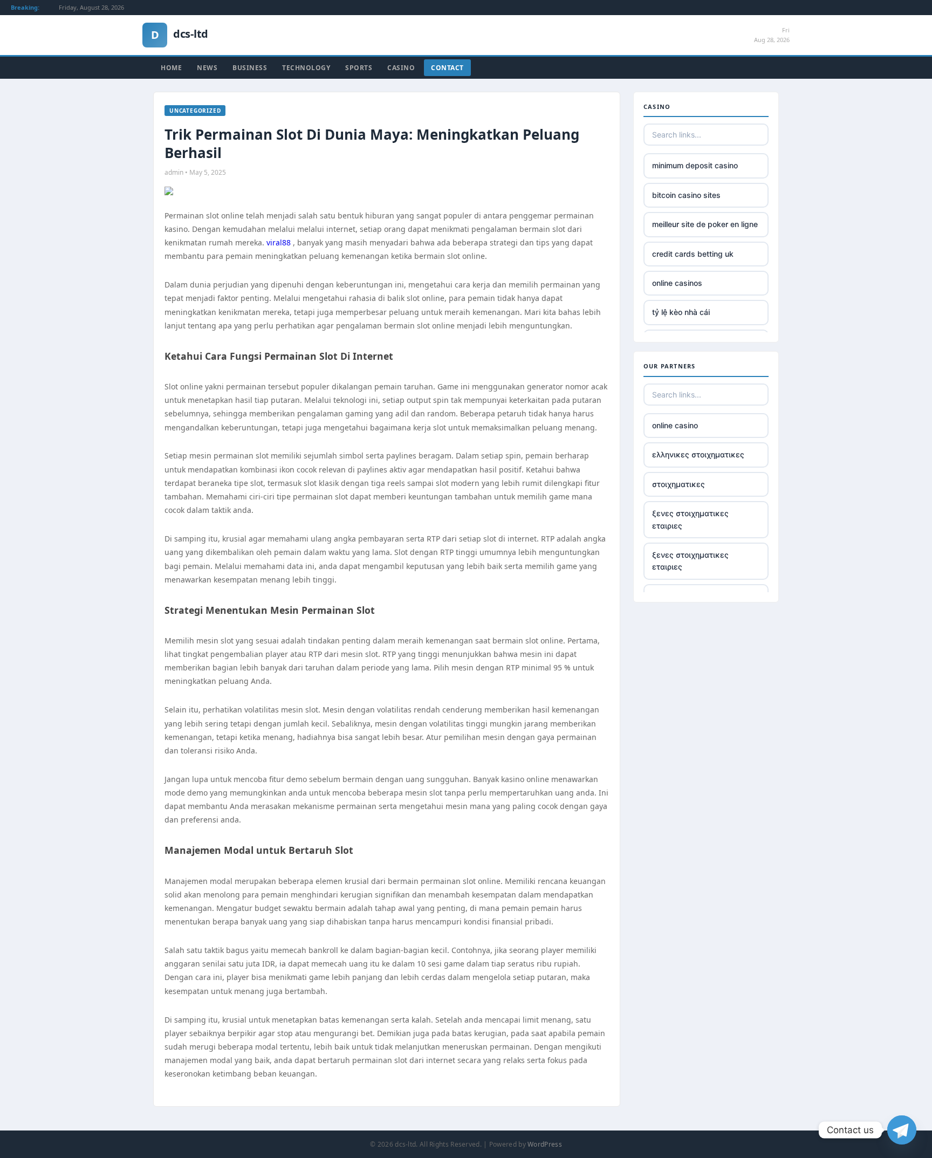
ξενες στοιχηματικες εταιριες (690, 519)
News (207, 67)
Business (249, 67)
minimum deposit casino (695, 165)
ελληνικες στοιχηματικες (698, 454)
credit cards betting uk (693, 253)
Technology (306, 67)
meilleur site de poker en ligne (705, 224)
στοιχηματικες (678, 484)
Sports (358, 67)
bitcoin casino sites (686, 195)
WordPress (544, 1144)
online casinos (677, 282)
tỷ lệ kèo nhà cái (681, 312)
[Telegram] (901, 1130)
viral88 (278, 242)
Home (171, 67)
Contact (447, 67)
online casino (675, 425)
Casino (401, 67)
